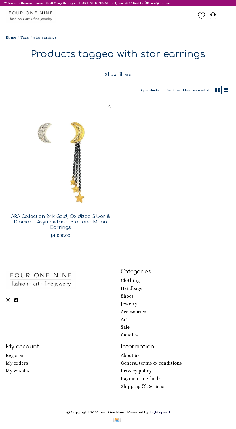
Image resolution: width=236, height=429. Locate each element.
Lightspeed (159, 412)
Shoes (127, 296)
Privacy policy (136, 371)
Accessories (133, 311)
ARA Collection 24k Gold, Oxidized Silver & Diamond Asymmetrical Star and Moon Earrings (60, 222)
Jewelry (129, 304)
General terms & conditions (151, 363)
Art (124, 319)
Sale (125, 327)
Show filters (118, 74)
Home (11, 37)
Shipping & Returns (142, 386)
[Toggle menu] (224, 16)
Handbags (131, 288)
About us (130, 355)
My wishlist (18, 371)
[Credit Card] (117, 420)
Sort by (173, 90)
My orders (17, 363)
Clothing (130, 280)
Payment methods (141, 378)
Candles (129, 335)
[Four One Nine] (31, 16)
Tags (24, 37)
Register (15, 355)
